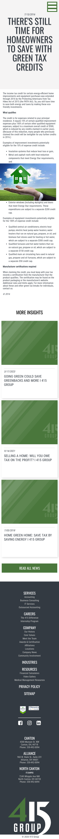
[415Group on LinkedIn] (39, 723)
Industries (29, 662)
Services (29, 593)
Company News (29, 652)
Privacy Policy (29, 686)
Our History (29, 631)
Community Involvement (29, 655)
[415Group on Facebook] (20, 723)
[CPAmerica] (34, 710)
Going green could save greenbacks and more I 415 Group (25, 380)
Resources (29, 669)
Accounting (29, 597)
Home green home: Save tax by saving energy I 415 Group (28, 537)
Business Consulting (29, 600)
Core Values (29, 635)
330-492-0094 (33, 747)
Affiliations (30, 645)
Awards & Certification (29, 642)
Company (29, 627)
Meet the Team (30, 638)
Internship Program (29, 621)
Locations (29, 648)
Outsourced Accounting (29, 607)
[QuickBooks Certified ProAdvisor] (23, 710)
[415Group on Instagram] (29, 723)
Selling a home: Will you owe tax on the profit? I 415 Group (28, 458)
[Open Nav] (52, 7)
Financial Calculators (29, 673)
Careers (29, 613)
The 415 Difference (29, 617)
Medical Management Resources (29, 680)
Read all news (29, 568)
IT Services (29, 604)
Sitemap (29, 693)
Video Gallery (29, 676)
